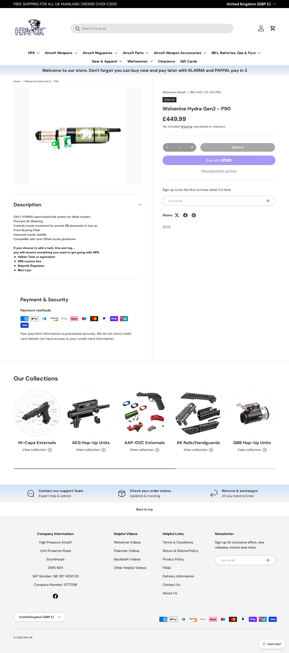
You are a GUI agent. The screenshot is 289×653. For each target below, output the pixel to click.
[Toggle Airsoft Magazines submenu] (115, 53)
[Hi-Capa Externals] (37, 413)
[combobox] (151, 28)
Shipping (187, 126)
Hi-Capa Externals (37, 442)
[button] (273, 28)
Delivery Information (178, 576)
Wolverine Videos (127, 542)
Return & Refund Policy (180, 551)
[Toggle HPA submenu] (38, 53)
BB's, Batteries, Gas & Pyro (234, 53)
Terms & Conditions (178, 542)
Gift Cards (188, 61)
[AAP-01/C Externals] (144, 413)
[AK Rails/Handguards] (198, 413)
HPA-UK (27, 637)
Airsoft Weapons (59, 53)
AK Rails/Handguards (198, 442)
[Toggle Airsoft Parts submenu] (147, 53)
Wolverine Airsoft (174, 92)
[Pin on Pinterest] (194, 215)
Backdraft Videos (127, 559)
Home (17, 81)
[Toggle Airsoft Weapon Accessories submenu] (204, 53)
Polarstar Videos (126, 551)
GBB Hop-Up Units (252, 442)
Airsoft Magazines (98, 53)
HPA (31, 53)
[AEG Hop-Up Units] (90, 413)
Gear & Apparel (104, 61)
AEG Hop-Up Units (91, 442)
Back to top (144, 509)
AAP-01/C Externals (144, 442)
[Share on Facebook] (185, 215)
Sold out (238, 147)
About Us (170, 593)
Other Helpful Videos (130, 567)
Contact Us (171, 584)
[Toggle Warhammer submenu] (151, 61)
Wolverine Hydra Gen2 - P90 (42, 81)
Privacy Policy (173, 559)
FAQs (167, 567)
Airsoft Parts (133, 53)
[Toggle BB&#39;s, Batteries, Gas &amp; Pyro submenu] (259, 53)
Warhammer (137, 61)
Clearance (166, 61)
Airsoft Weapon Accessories (177, 53)
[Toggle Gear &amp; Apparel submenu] (120, 61)
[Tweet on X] (177, 215)
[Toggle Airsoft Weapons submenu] (75, 53)
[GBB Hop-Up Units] (252, 413)
